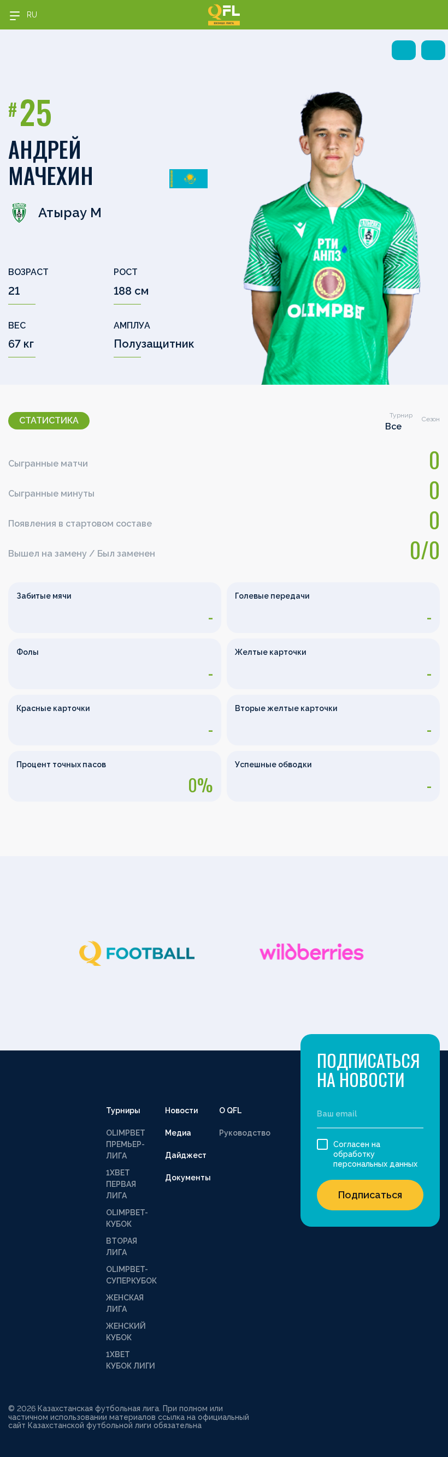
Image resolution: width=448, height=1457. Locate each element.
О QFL (230, 1110)
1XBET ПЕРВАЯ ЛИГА (121, 1184)
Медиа (178, 1132)
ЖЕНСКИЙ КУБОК (126, 1332)
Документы (188, 1177)
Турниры (123, 1110)
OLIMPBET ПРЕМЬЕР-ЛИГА (125, 1144)
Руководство (244, 1132)
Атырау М (70, 212)
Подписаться (370, 1195)
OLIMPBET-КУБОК (127, 1218)
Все (393, 426)
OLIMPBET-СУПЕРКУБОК (131, 1275)
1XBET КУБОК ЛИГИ (130, 1360)
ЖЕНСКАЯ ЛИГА (125, 1303)
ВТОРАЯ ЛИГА (121, 1247)
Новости (181, 1110)
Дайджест (186, 1155)
